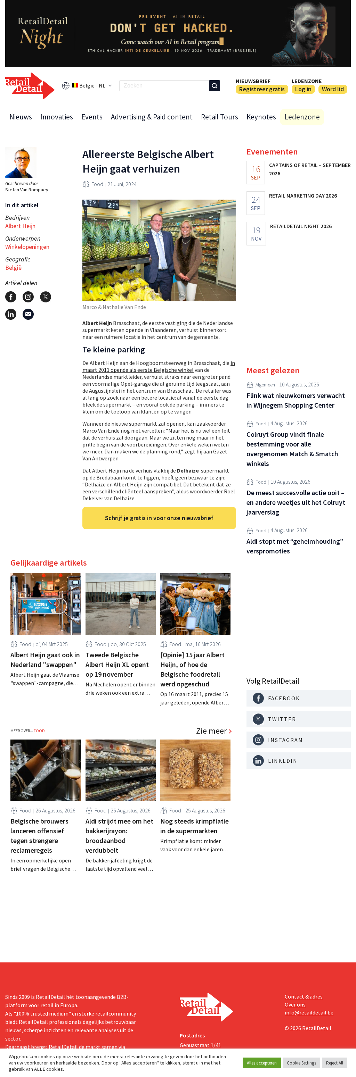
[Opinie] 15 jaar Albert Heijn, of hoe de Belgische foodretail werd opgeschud (192, 669)
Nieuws (20, 117)
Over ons (295, 1004)
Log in (303, 89)
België (13, 268)
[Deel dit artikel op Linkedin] (10, 314)
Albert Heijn (20, 226)
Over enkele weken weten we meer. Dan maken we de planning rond (155, 448)
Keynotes (261, 117)
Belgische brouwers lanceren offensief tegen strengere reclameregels (39, 835)
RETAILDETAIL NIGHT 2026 (301, 226)
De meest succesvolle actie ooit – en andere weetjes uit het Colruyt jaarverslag (295, 502)
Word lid (333, 89)
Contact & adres (304, 996)
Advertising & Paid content (152, 117)
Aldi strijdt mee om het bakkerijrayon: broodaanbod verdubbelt (119, 835)
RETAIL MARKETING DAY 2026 (303, 195)
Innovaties (56, 117)
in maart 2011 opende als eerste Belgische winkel (158, 366)
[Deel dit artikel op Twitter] (45, 296)
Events (92, 117)
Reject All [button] (334, 1063)
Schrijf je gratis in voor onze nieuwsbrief (159, 518)
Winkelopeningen (27, 247)
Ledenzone (307, 80)
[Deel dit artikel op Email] (28, 314)
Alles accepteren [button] (262, 1063)
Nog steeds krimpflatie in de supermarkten (194, 826)
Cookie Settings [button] (301, 1063)
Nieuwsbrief (253, 80)
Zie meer (211, 731)
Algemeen (265, 385)
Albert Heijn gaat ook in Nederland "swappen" (45, 659)
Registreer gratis (262, 89)
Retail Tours (219, 117)
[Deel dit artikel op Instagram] (28, 296)
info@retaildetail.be (309, 1012)
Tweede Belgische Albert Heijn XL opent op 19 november (117, 664)
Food (97, 184)
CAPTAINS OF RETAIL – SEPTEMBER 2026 (310, 169)
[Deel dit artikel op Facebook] (10, 296)
